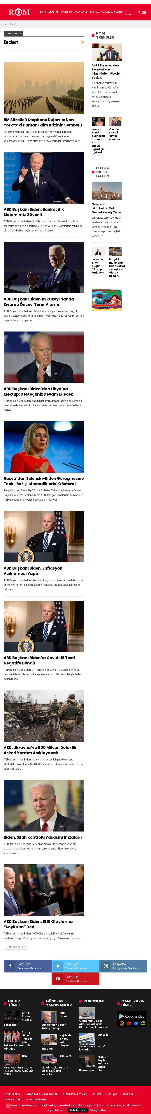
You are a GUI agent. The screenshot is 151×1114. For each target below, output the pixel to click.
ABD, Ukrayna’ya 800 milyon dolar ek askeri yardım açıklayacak (40, 750)
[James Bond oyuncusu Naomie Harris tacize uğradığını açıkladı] (98, 121)
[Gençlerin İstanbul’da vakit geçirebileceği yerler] (107, 191)
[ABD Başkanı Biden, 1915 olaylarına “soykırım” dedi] (44, 890)
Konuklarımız (36, 1099)
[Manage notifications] (8, 1106)
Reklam (128, 1094)
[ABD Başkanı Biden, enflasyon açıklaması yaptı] (44, 536)
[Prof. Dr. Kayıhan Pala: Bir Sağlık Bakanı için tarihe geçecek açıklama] (87, 1061)
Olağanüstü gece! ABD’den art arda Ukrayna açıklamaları (93, 1024)
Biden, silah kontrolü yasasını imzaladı (43, 837)
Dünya (94, 12)
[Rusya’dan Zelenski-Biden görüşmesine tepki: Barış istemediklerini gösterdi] (44, 447)
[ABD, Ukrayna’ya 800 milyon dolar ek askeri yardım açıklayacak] (44, 716)
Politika (67, 12)
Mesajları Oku (98, 1110)
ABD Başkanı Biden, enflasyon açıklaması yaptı (33, 571)
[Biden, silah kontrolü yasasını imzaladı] (44, 806)
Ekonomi (81, 12)
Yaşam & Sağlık (112, 12)
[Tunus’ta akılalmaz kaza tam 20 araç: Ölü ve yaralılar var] (49, 1060)
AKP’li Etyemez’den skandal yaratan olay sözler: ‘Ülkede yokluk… (106, 71)
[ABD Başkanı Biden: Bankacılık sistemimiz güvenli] (44, 178)
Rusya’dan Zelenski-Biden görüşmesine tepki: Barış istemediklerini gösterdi (44, 481)
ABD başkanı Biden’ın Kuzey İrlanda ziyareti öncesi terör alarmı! (39, 301)
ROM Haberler (49, 12)
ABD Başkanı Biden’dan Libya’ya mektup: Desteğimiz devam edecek (38, 391)
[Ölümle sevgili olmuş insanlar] (115, 121)
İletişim (112, 1094)
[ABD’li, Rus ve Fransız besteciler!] (12, 1017)
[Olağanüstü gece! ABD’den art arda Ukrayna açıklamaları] (87, 1013)
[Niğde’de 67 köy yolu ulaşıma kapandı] (49, 1040)
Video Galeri (12, 1099)
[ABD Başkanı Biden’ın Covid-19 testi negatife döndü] (44, 626)
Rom (128, 14)
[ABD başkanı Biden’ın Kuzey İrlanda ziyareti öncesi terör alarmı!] (44, 267)
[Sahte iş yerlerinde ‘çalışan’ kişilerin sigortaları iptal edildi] (87, 1039)
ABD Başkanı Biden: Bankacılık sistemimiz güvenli (34, 212)
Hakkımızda (12, 1094)
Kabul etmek (77, 1110)
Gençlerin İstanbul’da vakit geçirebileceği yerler (106, 208)
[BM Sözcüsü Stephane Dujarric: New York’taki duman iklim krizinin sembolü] (44, 88)
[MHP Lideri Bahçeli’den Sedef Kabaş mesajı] (49, 1017)
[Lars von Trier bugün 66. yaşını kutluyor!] (98, 251)
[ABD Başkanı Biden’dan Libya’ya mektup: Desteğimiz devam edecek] (44, 357)
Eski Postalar (16, 947)
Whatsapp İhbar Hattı (41, 1094)
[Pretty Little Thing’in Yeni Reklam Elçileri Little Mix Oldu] (12, 1036)
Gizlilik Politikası (74, 1094)
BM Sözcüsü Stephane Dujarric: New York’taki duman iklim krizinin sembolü (43, 122)
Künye (97, 1094)
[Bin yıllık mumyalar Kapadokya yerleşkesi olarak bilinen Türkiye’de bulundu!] (115, 251)
